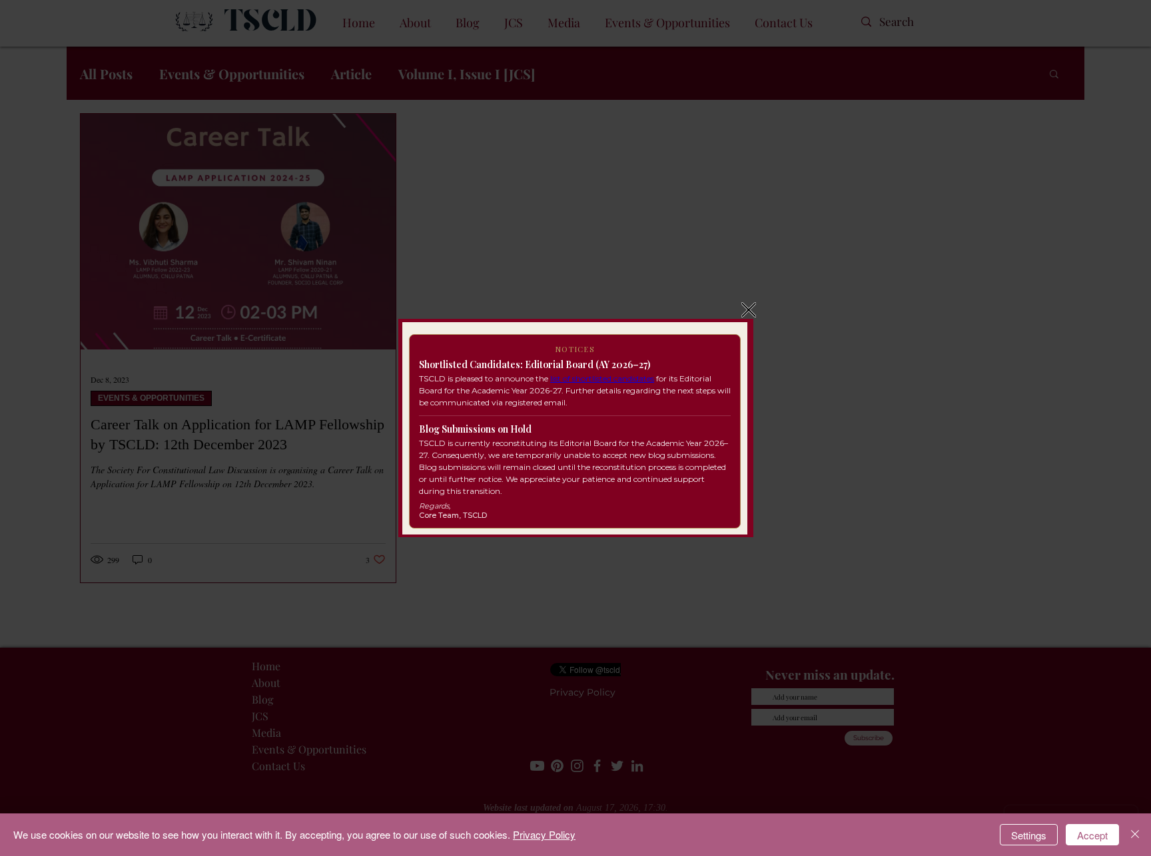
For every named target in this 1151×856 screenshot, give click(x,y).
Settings (1028, 835)
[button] (748, 310)
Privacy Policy (544, 834)
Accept (1092, 835)
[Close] (1135, 834)
